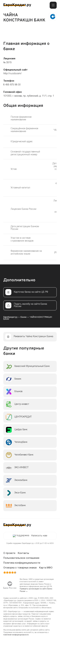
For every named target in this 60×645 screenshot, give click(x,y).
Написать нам (39, 536)
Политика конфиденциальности (21, 563)
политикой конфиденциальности (16, 635)
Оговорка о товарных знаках (20, 568)
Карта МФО (45, 568)
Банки (23, 317)
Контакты (23, 553)
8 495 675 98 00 (12, 85)
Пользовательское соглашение (21, 558)
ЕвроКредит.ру (10, 317)
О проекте (9, 553)
